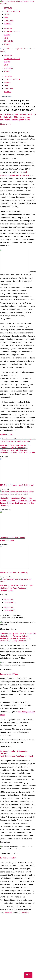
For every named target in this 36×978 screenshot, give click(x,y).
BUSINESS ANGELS (12, 11)
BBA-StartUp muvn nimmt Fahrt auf (17, 485)
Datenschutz (9, 602)
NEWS (6, 18)
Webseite (8, 913)
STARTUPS (8, 8)
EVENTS (7, 14)
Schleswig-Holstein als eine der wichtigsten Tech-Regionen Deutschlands (16, 588)
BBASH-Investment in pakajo (13, 572)
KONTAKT (7, 24)
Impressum (8, 599)
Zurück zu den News (5, 96)
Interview (25, 913)
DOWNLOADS (8, 21)
